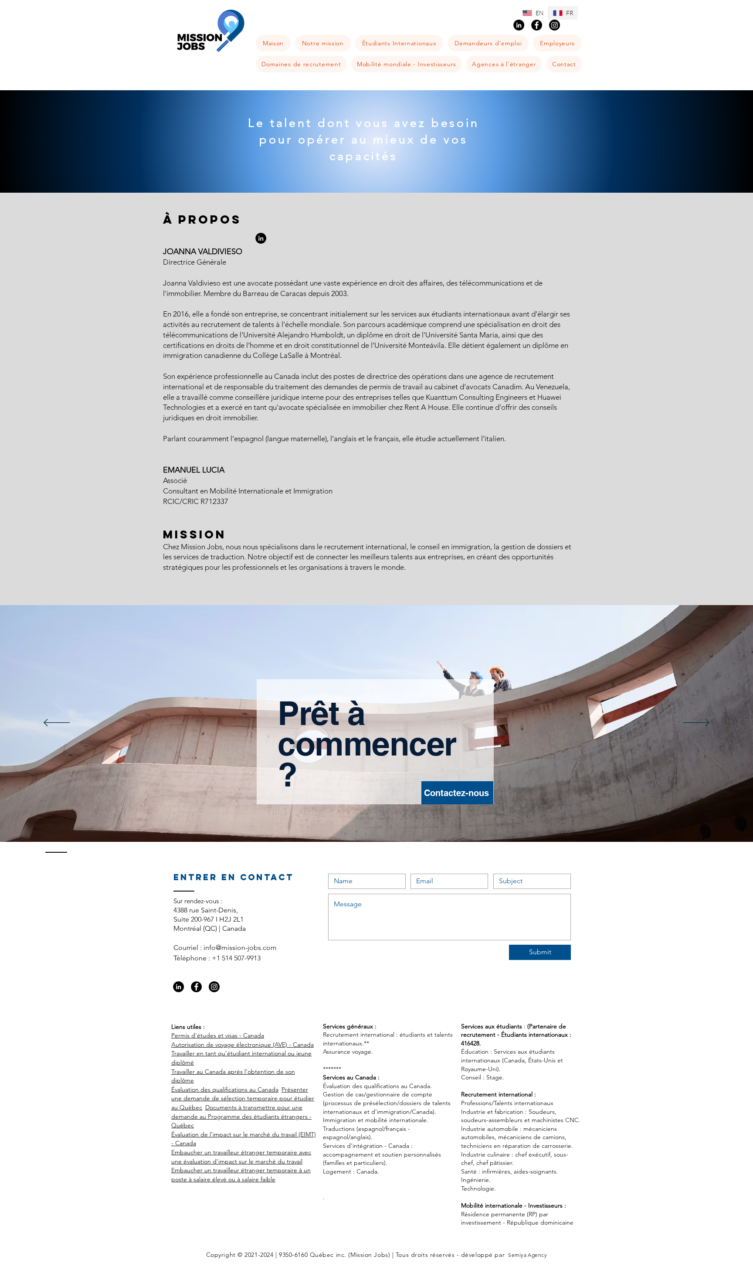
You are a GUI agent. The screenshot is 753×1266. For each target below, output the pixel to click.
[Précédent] (57, 723)
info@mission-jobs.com (240, 947)
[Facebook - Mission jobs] (536, 25)
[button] (399, 43)
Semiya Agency (527, 1255)
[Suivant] (696, 723)
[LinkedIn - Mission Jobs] (518, 25)
